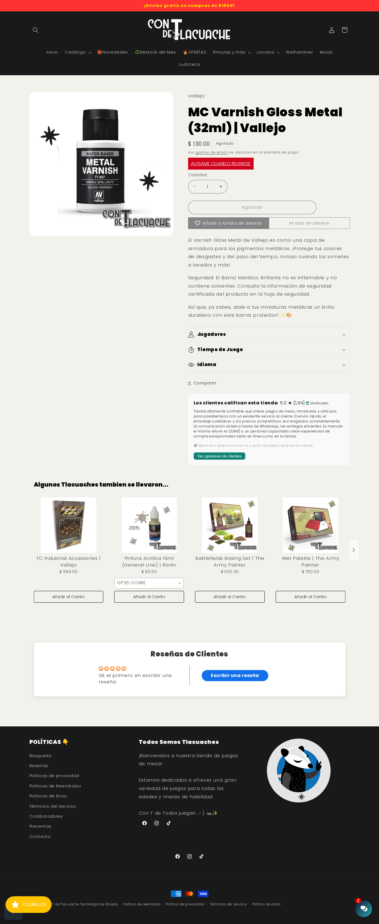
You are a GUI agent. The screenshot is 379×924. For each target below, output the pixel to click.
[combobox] (149, 583)
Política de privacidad (185, 904)
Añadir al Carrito (68, 597)
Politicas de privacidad (54, 776)
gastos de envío (212, 152)
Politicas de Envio (48, 796)
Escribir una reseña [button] (235, 675)
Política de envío (266, 904)
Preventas (40, 826)
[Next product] (353, 550)
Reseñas (38, 766)
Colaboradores (46, 816)
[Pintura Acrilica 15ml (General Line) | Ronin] (149, 525)
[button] (35, 30)
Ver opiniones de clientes (219, 456)
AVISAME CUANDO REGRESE (221, 163)
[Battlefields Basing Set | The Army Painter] (229, 525)
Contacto (40, 836)
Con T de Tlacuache (61, 904)
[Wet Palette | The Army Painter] (310, 525)
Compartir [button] (205, 383)
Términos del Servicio (52, 806)
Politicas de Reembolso (55, 786)
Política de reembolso (141, 904)
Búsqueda (40, 756)
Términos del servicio (228, 904)
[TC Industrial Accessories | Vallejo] (68, 525)
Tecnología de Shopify (99, 904)
